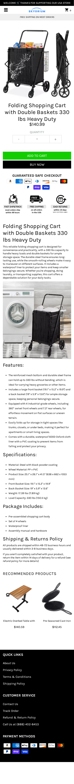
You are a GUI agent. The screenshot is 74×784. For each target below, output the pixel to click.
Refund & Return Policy (19, 717)
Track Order (11, 711)
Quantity (37, 132)
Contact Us (10, 704)
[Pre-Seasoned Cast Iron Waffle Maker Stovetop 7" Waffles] (57, 599)
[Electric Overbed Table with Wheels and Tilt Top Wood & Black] (19, 599)
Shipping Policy (14, 683)
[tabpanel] (37, 64)
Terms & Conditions (17, 677)
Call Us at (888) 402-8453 (21, 724)
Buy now (37, 164)
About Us (9, 663)
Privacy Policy (12, 670)
